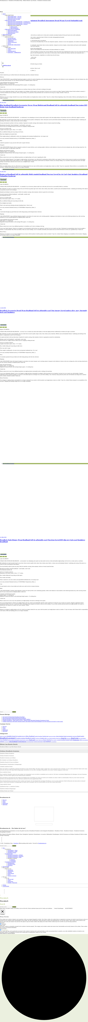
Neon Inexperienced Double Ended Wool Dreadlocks (14, 718)
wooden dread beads (38, 741)
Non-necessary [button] (3, 928)
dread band (75, 736)
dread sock (58, 738)
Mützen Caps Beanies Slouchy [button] (9, 744)
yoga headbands (53, 741)
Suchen (14, 845)
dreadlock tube (43, 738)
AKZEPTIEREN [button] (69, 908)
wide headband (13, 741)
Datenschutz (5, 729)
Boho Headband (30, 736)
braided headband (38, 736)
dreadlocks (38, 738)
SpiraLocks (76, 740)
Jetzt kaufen (3, 110)
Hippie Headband (47, 740)
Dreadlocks (16, 843)
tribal (80, 740)
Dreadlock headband (20, 738)
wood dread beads (30, 741)
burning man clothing (52, 736)
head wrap (41, 739)
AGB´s (4, 728)
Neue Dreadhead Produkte (8, 100)
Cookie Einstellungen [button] (58, 908)
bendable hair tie (21, 736)
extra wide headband (82, 738)
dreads (48, 738)
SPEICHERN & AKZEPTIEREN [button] (7, 933)
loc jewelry (54, 739)
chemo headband (59, 736)
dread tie (63, 738)
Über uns (5, 726)
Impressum (5, 731)
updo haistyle (6, 741)
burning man (45, 736)
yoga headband (47, 741)
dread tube (69, 738)
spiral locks (69, 740)
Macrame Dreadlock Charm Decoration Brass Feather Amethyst (16, 719)
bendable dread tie (12, 736)
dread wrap (75, 738)
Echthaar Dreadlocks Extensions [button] (9, 751)
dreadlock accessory (8, 738)
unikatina (2, 741)
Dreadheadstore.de (42, 843)
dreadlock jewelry (31, 738)
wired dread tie (22, 741)
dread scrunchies (52, 738)
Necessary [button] (2, 922)
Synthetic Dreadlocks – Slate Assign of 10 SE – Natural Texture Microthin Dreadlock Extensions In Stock (26, 720)
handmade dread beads (20, 739)
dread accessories (68, 736)
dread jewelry (80, 736)
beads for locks (3, 736)
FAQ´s (4, 727)
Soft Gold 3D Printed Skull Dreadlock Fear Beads (14, 716)
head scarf (32, 740)
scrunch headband (61, 740)
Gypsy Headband (4, 739)
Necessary (4, 924)
